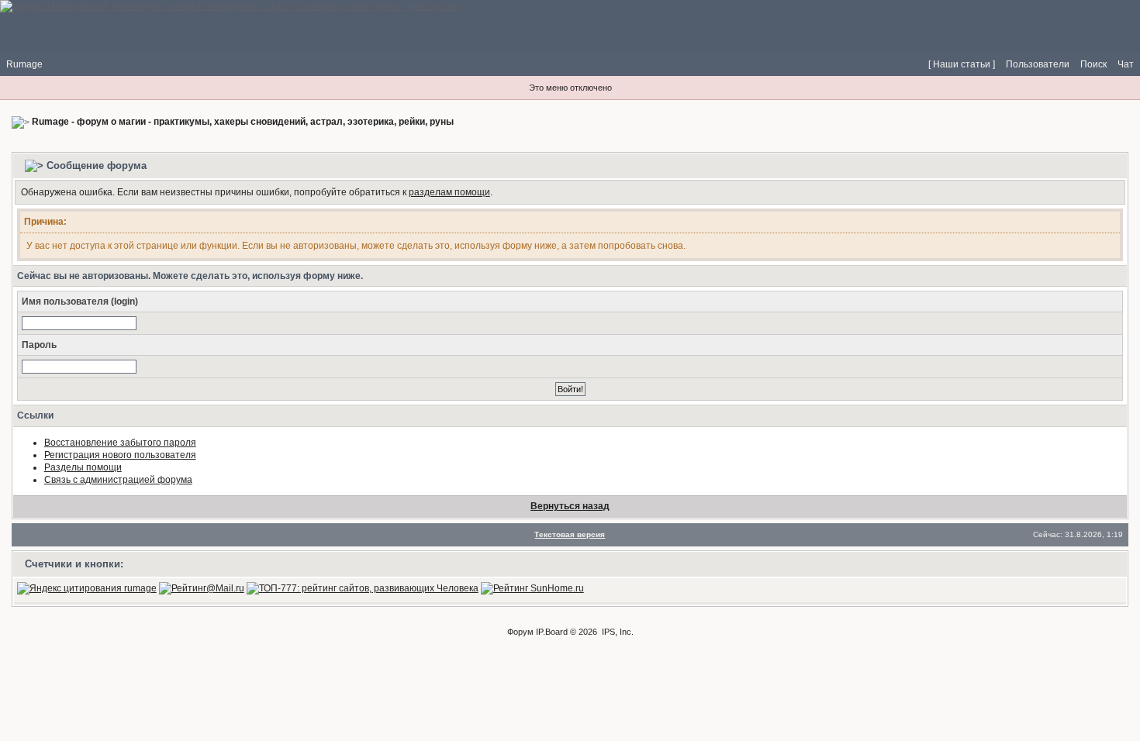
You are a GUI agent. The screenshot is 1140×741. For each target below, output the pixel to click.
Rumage (24, 64)
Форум (520, 631)
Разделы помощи (83, 467)
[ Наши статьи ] (961, 64)
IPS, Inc (616, 631)
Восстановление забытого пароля (120, 442)
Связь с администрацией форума (118, 479)
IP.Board (552, 631)
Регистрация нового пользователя (120, 455)
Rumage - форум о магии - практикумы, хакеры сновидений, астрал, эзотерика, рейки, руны (243, 121)
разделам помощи (449, 192)
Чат (1126, 64)
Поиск (1093, 64)
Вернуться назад (570, 506)
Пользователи (1037, 64)
